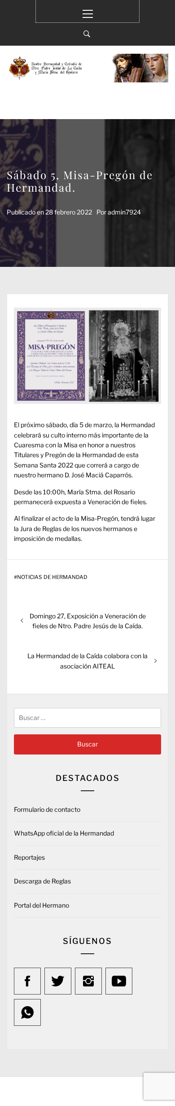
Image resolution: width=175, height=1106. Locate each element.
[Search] (86, 34)
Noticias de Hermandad (52, 577)
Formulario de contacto (47, 809)
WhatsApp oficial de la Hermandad (64, 833)
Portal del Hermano (41, 905)
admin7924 (124, 212)
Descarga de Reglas (42, 881)
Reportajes (29, 857)
